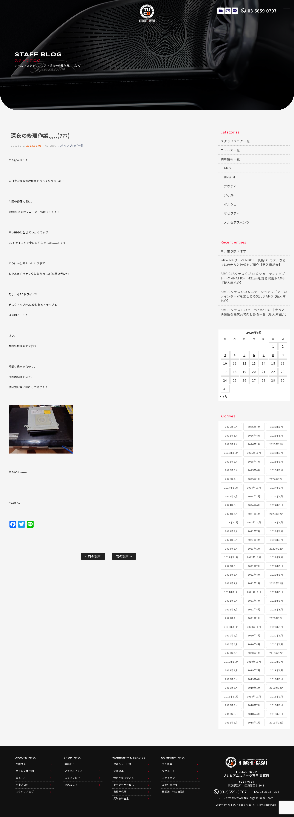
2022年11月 (231, 557)
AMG (227, 168)
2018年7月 (254, 705)
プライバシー (170, 777)
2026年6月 (276, 426)
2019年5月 (231, 679)
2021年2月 (231, 618)
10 (225, 363)
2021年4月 (254, 609)
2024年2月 (231, 513)
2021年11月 (231, 592)
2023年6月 (276, 531)
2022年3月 (276, 574)
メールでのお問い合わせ (227, 11)
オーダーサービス (123, 784)
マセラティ (232, 213)
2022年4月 (254, 574)
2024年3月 (276, 505)
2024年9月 (276, 487)
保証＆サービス (122, 764)
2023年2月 (231, 548)
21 (264, 371)
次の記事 (123, 556)
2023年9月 (276, 522)
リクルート (168, 771)
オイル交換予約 (25, 771)
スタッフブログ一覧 (71, 145)
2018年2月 (231, 722)
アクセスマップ (73, 771)
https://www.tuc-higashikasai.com (250, 798)
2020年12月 (276, 618)
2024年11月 (231, 487)
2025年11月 (231, 452)
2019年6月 (276, 670)
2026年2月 (231, 444)
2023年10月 (254, 522)
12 (244, 363)
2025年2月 (231, 479)
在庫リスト (220, 11)
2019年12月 (276, 653)
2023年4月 (254, 539)
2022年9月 (276, 557)
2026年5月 (231, 435)
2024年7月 (254, 496)
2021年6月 (276, 600)
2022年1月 (254, 583)
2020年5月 (231, 644)
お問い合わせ (170, 784)
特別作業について (123, 777)
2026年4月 (254, 435)
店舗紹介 (70, 764)
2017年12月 (276, 722)
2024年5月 (231, 505)
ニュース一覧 (230, 150)
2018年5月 (231, 714)
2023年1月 (254, 548)
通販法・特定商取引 (173, 791)
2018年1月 (254, 722)
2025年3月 (276, 470)
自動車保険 (119, 791)
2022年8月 (231, 566)
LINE (235, 11)
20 (254, 371)
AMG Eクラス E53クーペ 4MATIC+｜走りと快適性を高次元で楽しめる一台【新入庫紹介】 (255, 312)
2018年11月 (231, 696)
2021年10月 (254, 592)
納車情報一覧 (230, 159)
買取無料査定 (121, 798)
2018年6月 (276, 705)
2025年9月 (276, 452)
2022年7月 (254, 566)
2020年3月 (276, 644)
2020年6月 (276, 635)
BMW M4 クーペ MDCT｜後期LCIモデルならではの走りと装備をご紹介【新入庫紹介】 (253, 262)
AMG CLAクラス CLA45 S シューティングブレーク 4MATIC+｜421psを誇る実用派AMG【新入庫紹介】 (253, 278)
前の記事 (94, 556)
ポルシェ (230, 204)
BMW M (229, 177)
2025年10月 (254, 452)
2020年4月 (254, 644)
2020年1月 (254, 653)
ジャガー (230, 195)
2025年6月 (276, 461)
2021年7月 (254, 600)
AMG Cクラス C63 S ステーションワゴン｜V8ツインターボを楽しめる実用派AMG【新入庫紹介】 (254, 296)
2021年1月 (254, 618)
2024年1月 (254, 513)
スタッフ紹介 (72, 777)
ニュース (21, 777)
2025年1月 (254, 479)
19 (244, 371)
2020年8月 (231, 635)
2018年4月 (254, 714)
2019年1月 (254, 687)
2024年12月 (276, 479)
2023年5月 (231, 539)
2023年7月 (254, 531)
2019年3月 (276, 679)
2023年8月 (231, 531)
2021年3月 (276, 609)
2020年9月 (276, 626)
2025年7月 (254, 461)
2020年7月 (254, 635)
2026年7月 (254, 426)
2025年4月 (254, 470)
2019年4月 (254, 679)
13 (254, 363)
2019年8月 (231, 670)
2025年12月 (276, 444)
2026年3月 (276, 435)
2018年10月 (254, 696)
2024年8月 (231, 496)
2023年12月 (276, 513)
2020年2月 (231, 653)
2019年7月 (254, 670)
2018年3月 (276, 714)
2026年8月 (231, 426)
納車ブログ (22, 784)
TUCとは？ (71, 784)
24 (225, 380)
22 (273, 371)
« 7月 (224, 396)
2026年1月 (254, 444)
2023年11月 (231, 522)
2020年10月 (254, 626)
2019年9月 (276, 661)
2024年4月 (254, 505)
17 (225, 371)
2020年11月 (231, 626)
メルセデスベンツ (236, 222)
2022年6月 (276, 566)
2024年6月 (276, 496)
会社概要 (167, 764)
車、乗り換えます (233, 251)
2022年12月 (276, 548)
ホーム (19, 65)
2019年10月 (254, 661)
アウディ (230, 186)
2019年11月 (231, 661)
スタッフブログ (36, 65)
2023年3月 (276, 539)
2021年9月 (276, 592)
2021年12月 (276, 583)
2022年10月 (254, 557)
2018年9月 (276, 696)
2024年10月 (254, 487)
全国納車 (118, 771)
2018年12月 (276, 687)
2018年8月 (231, 705)
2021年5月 (231, 609)
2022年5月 (231, 574)
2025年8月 (231, 461)
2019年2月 (231, 687)
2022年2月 (231, 583)
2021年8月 (231, 600)
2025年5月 (231, 470)
